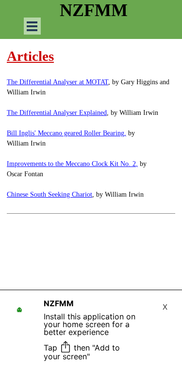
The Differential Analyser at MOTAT (57, 82)
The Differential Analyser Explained (57, 112)
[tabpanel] (91, 130)
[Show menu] (32, 26)
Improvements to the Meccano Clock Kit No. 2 (71, 163)
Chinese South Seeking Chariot (49, 194)
